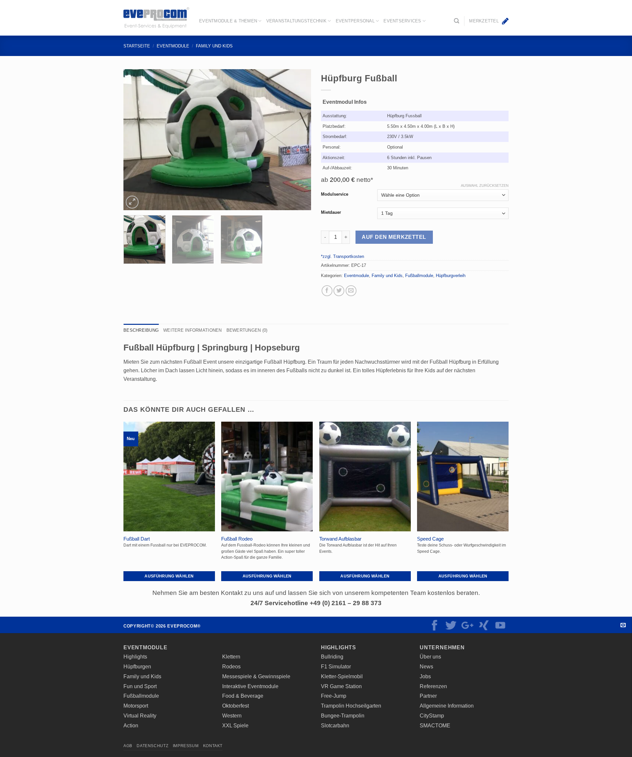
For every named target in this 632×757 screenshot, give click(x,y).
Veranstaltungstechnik (296, 20)
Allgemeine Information (447, 706)
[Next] (299, 140)
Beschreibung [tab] (141, 330)
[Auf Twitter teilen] (338, 290)
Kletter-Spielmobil (342, 676)
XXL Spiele (235, 725)
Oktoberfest (235, 706)
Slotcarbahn (335, 725)
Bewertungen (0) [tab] (247, 330)
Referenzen (433, 686)
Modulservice (334, 194)
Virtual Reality (139, 715)
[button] (456, 20)
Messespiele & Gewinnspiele (256, 676)
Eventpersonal (355, 20)
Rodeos (231, 666)
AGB (127, 745)
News (426, 666)
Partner (428, 696)
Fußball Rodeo (236, 539)
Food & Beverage (242, 696)
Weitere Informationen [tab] (192, 330)
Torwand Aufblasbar (340, 539)
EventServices (402, 20)
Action (130, 725)
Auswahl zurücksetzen (485, 185)
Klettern (231, 656)
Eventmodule (173, 45)
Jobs (425, 676)
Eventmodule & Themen (228, 20)
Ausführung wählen (169, 576)
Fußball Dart (136, 539)
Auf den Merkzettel (394, 237)
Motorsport (135, 706)
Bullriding (332, 656)
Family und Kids (214, 45)
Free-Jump (333, 696)
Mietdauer (331, 212)
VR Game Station (341, 686)
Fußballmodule (419, 275)
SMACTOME (435, 725)
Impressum (186, 745)
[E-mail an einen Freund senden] (351, 290)
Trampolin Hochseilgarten (351, 706)
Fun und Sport (140, 686)
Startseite (136, 45)
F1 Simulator (336, 666)
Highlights (135, 656)
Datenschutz (152, 745)
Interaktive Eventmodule (250, 686)
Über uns (430, 656)
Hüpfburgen (137, 666)
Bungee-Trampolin (342, 715)
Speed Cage (430, 539)
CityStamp (432, 715)
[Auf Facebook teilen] (327, 290)
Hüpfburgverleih (450, 275)
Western (232, 715)
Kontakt (623, 625)
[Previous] (136, 140)
